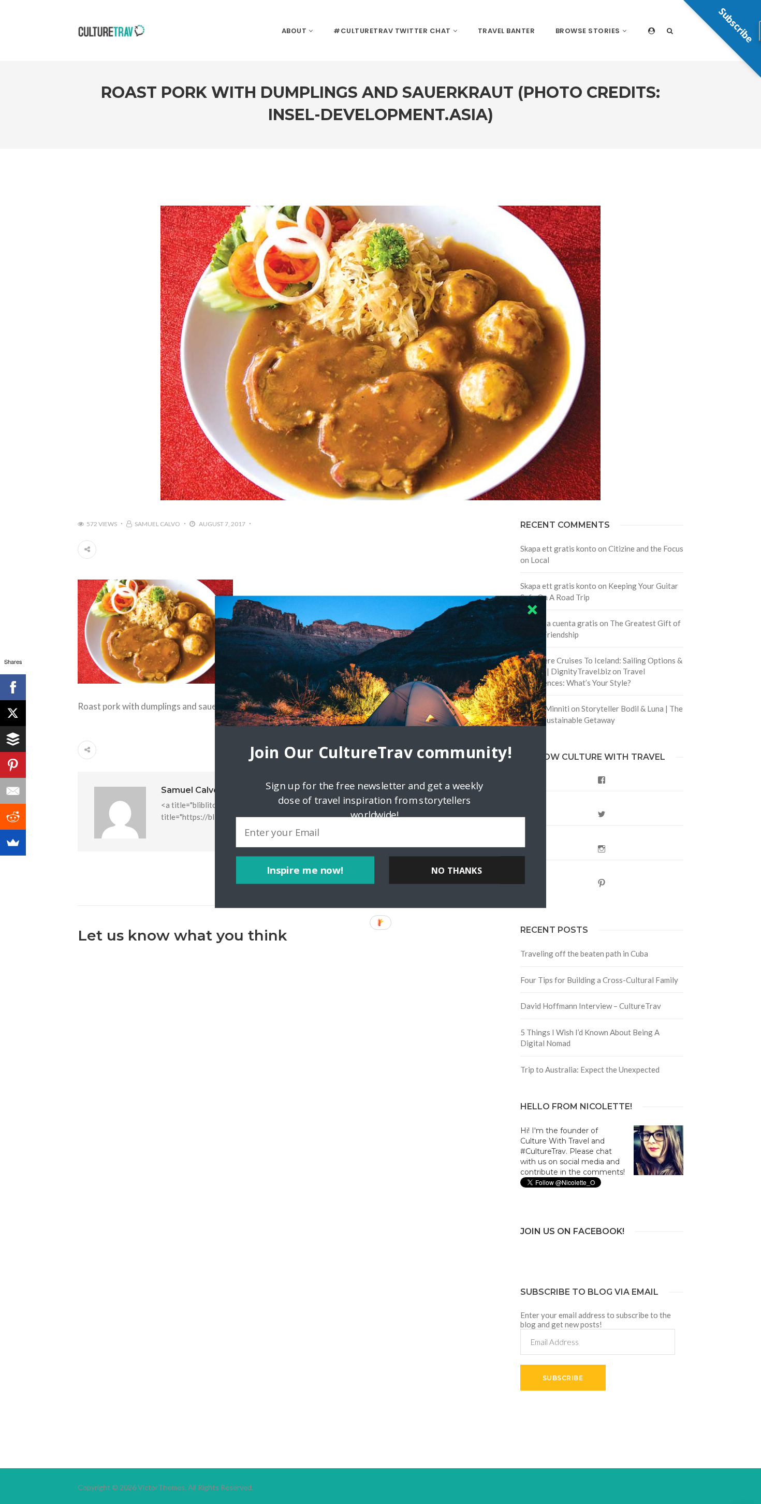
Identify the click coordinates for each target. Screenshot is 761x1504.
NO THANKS (456, 870)
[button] (380, 752)
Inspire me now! (305, 870)
